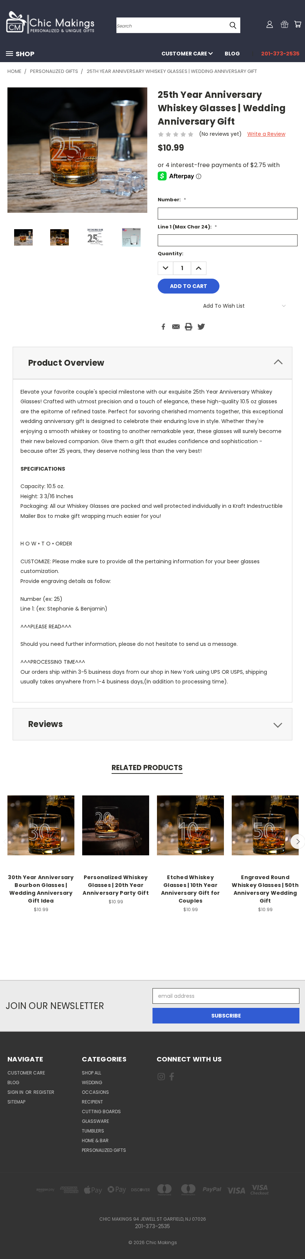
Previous (294, 1236)
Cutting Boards (101, 1111)
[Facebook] (163, 326)
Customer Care (184, 53)
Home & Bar (95, 1140)
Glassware (95, 1121)
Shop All (91, 1073)
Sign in (16, 1092)
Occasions (95, 1092)
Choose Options (41, 824)
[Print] (188, 326)
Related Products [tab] (147, 768)
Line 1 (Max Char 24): (187, 226)
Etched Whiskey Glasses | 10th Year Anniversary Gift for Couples (190, 889)
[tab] (152, 363)
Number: (172, 199)
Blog (232, 53)
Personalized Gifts (104, 1150)
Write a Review (266, 134)
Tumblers (93, 1131)
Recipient (92, 1102)
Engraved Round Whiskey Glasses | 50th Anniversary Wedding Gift (265, 889)
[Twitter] (201, 326)
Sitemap (16, 1102)
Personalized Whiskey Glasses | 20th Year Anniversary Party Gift (116, 885)
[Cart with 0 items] (297, 24)
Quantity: (170, 253)
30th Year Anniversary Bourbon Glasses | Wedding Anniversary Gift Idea (41, 889)
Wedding (92, 1082)
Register (43, 1092)
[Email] (176, 326)
